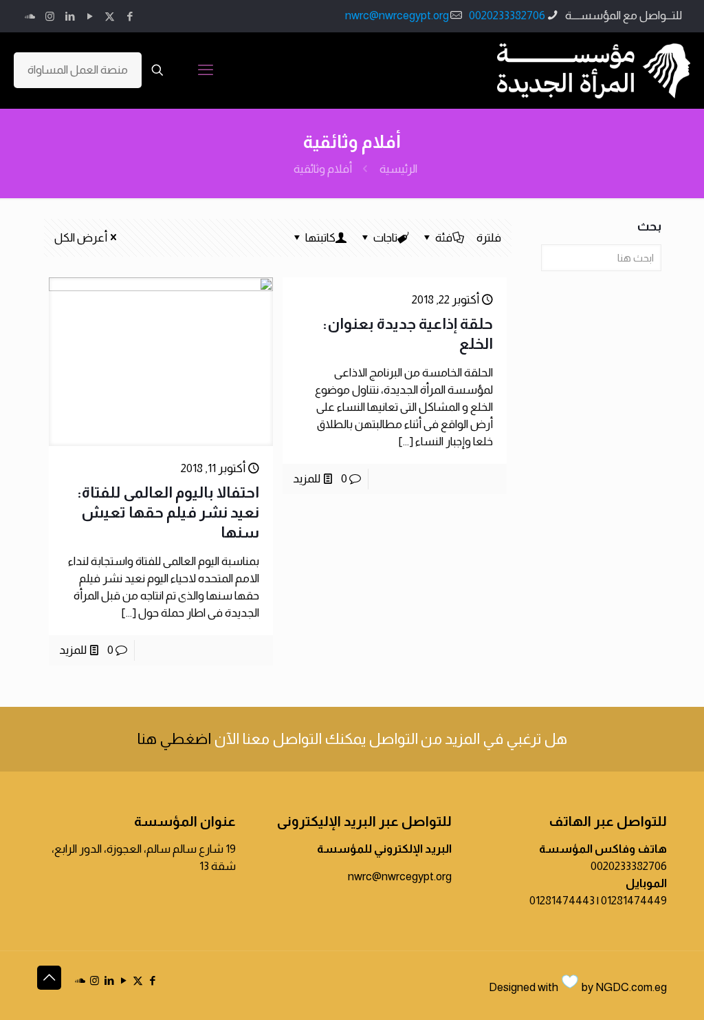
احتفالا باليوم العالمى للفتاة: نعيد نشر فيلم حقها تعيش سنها (168, 512)
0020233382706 (507, 15)
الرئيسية (398, 169)
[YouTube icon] (90, 16)
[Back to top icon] (49, 978)
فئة (443, 237)
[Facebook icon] (129, 16)
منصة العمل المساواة (78, 69)
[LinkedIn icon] (70, 16)
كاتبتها (320, 237)
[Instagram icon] (50, 16)
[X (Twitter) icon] (109, 16)
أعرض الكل (80, 237)
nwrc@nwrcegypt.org (397, 15)
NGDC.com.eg (631, 987)
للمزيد (306, 478)
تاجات (385, 237)
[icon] (30, 16)
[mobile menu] (205, 70)
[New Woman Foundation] (593, 70)
